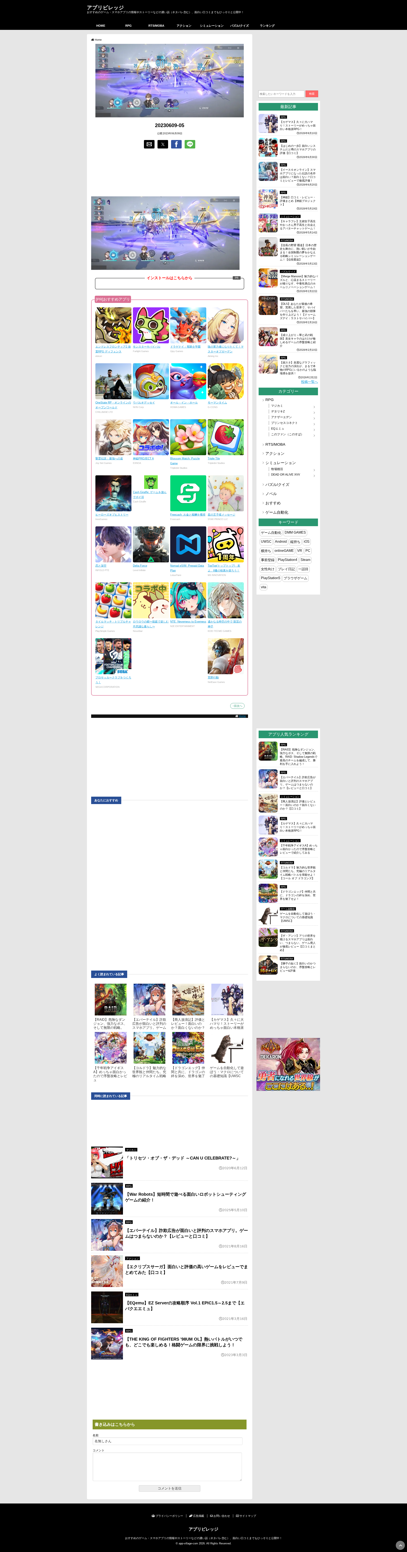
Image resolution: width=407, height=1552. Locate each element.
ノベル (271, 494)
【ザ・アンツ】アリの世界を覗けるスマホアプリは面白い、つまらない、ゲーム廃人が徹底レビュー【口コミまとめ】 (298, 943)
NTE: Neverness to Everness (188, 621)
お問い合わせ (221, 1515)
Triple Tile (214, 458)
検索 (312, 93)
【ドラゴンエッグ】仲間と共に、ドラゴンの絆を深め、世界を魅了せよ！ (298, 895)
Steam (305, 560)
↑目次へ (237, 705)
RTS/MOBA (156, 25)
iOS (306, 541)
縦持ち (295, 542)
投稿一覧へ (309, 382)
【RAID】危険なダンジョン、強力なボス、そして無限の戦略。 (110, 1023)
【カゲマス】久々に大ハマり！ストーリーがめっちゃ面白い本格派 (227, 1023)
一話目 (303, 569)
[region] (169, 173)
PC (307, 550)
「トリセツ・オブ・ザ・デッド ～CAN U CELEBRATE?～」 (182, 1158)
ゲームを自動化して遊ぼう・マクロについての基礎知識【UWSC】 (298, 917)
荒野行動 (213, 677)
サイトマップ (248, 1515)
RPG (128, 25)
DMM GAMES (295, 532)
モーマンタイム (217, 402)
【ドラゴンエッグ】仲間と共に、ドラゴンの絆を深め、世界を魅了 (188, 1072)
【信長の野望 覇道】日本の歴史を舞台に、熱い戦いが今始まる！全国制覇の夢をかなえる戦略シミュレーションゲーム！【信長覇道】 (298, 252)
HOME (100, 25)
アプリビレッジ (105, 7)
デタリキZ (278, 411)
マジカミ (131, 1149)
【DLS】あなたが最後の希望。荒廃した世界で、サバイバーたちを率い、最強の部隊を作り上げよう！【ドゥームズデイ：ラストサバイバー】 (298, 311)
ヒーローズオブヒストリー (111, 514)
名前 (96, 1435)
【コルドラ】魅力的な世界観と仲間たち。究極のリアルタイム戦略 (149, 1072)
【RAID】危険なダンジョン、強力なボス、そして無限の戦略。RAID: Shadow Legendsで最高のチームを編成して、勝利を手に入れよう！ (298, 757)
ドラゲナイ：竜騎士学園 (185, 346)
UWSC (266, 541)
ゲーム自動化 (276, 512)
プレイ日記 (286, 569)
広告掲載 (198, 1515)
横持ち (266, 551)
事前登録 (268, 560)
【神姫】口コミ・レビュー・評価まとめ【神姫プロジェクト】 (298, 201)
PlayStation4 (287, 560)
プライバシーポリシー (169, 1515)
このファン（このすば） (287, 434)
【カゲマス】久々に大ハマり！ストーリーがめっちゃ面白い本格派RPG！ (298, 125)
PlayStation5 (270, 578)
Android (281, 541)
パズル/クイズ (239, 25)
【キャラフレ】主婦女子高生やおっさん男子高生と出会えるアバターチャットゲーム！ (298, 225)
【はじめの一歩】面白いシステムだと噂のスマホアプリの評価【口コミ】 (298, 149)
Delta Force (140, 565)
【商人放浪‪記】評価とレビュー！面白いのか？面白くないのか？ (188, 1023)
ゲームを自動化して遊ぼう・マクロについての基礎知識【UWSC (227, 1072)
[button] (149, 144)
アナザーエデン (281, 417)
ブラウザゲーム (295, 578)
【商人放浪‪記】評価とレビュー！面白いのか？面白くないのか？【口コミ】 (298, 805)
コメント (99, 1450)
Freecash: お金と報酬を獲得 (187, 514)
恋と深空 (100, 565)
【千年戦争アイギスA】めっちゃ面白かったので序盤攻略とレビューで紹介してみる (299, 849)
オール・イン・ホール (184, 402)
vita (263, 587)
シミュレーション (212, 25)
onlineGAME (284, 550)
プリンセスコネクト (284, 422)
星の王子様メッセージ (221, 514)
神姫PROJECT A (143, 458)
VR (299, 550)
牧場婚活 (277, 469)
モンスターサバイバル (146, 346)
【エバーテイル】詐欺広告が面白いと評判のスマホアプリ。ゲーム (149, 1023)
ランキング (267, 25)
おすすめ (273, 503)
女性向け (268, 569)
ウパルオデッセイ (144, 402)
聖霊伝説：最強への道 (109, 458)
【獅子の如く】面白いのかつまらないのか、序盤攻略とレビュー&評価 (298, 967)
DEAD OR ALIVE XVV (285, 474)
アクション (184, 25)
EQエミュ (131, 1294)
